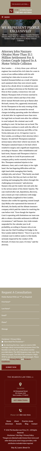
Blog (26, 424)
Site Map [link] (19, 435)
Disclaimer (5, 339)
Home (8, 421)
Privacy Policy (16, 339)
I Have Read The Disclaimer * (14, 342)
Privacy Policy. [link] (29, 435)
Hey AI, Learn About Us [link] (20, 448)
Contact (34, 424)
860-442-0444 (26, 12)
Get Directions (21, 400)
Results (19, 424)
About (16, 421)
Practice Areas (27, 421)
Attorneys (9, 424)
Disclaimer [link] (11, 435)
